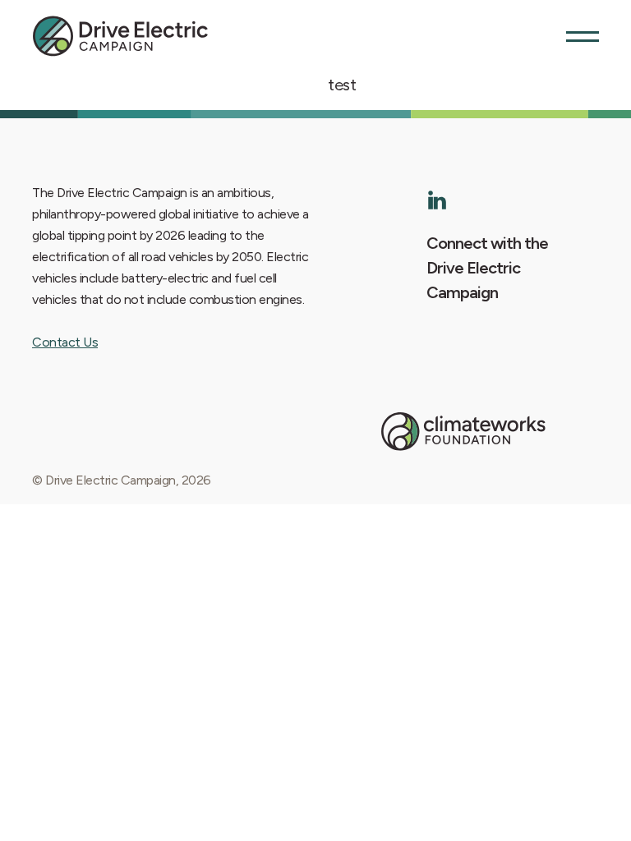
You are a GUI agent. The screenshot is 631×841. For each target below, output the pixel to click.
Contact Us (65, 342)
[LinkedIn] (437, 200)
